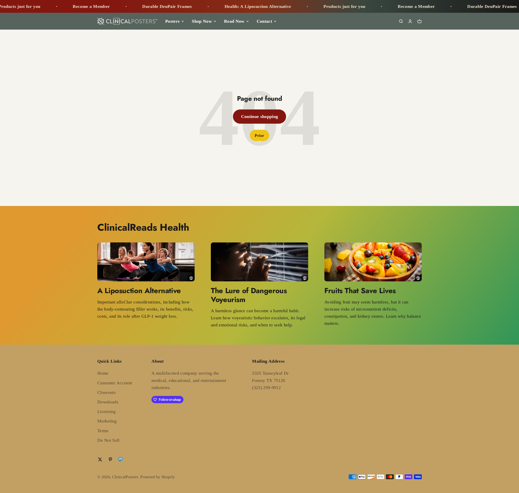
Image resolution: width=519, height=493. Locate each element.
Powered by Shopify (157, 477)
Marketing (107, 420)
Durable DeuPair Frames (129, 6)
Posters (172, 21)
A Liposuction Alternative (139, 290)
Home (102, 373)
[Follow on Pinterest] (110, 459)
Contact (264, 21)
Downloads (107, 401)
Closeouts (106, 392)
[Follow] (120, 460)
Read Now (234, 21)
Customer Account (114, 382)
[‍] (146, 261)
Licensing (106, 411)
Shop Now (202, 21)
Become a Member (53, 6)
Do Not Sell (108, 440)
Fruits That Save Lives (360, 290)
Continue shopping (259, 116)
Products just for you (307, 6)
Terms (103, 430)
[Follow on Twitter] (100, 459)
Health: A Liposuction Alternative (220, 6)
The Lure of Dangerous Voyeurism (249, 294)
